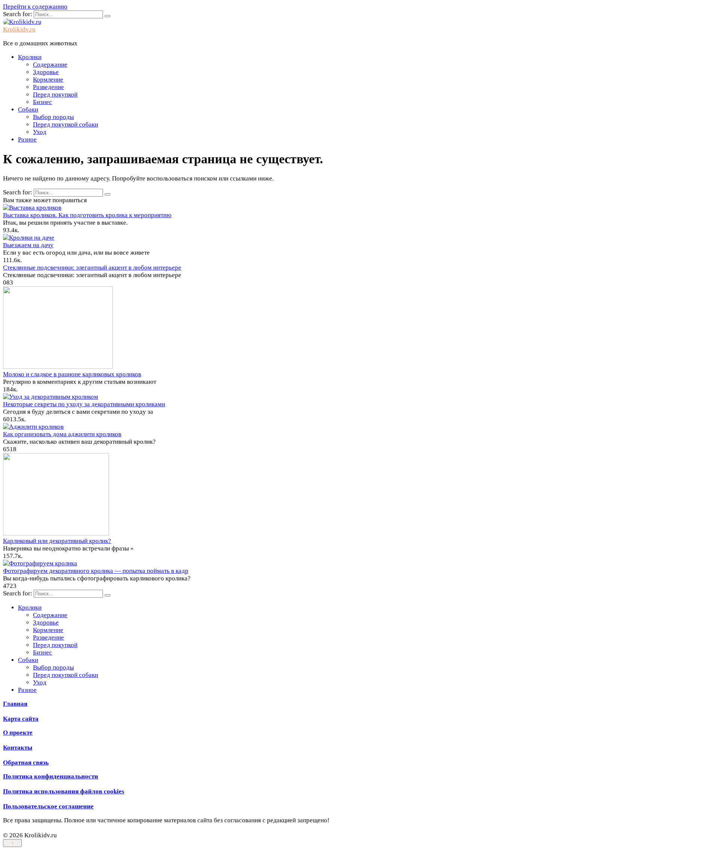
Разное (27, 139)
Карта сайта (21, 718)
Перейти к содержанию (35, 6)
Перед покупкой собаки (65, 124)
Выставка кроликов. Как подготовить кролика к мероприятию (87, 215)
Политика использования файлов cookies (63, 791)
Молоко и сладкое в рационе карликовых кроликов (72, 374)
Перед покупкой (55, 94)
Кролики (30, 57)
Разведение (48, 87)
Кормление (48, 79)
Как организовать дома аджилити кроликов (62, 434)
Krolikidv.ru (19, 29)
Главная (15, 703)
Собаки (28, 109)
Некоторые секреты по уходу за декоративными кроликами (84, 404)
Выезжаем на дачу (28, 245)
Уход (39, 132)
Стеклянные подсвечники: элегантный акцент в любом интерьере (92, 267)
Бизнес (42, 102)
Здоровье (46, 72)
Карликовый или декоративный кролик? (57, 540)
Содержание (50, 64)
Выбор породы (53, 117)
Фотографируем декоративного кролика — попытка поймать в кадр (95, 570)
